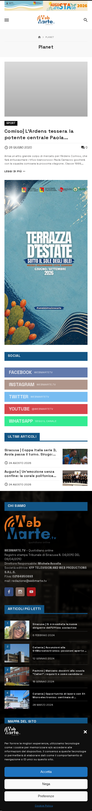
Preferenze (46, 796)
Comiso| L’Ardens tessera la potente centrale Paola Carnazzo (39, 134)
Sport (11, 123)
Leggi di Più (13, 171)
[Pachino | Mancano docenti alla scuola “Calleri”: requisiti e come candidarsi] (16, 676)
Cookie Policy (44, 805)
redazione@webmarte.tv (29, 581)
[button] (85, 732)
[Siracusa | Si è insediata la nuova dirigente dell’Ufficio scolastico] (16, 630)
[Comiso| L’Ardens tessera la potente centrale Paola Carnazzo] (46, 89)
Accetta (46, 772)
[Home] (39, 37)
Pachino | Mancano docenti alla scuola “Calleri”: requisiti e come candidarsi (58, 672)
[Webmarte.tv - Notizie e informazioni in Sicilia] (46, 20)
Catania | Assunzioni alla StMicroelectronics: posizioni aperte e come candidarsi (59, 649)
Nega (46, 784)
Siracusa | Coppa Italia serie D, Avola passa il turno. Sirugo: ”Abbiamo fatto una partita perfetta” (30, 452)
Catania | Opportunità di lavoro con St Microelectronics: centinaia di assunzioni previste (59, 695)
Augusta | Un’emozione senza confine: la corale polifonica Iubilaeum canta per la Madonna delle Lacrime (29, 474)
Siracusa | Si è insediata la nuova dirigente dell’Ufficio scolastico (55, 625)
